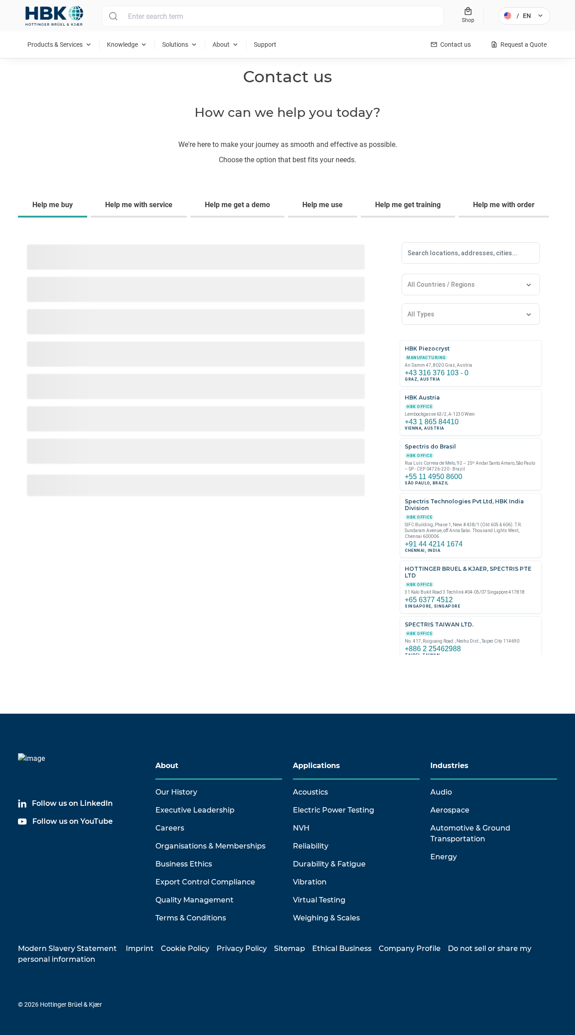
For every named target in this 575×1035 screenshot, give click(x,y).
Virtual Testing (319, 900)
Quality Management (194, 900)
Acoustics (310, 792)
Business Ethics (183, 864)
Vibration (310, 882)
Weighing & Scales (326, 918)
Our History (176, 792)
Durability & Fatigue (329, 864)
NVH (301, 828)
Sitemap (289, 948)
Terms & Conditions (190, 918)
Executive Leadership (194, 810)
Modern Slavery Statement (67, 948)
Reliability (310, 846)
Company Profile (410, 948)
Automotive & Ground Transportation (470, 833)
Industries (449, 765)
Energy (443, 857)
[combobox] (273, 16)
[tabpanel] (287, 455)
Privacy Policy (242, 948)
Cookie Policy (185, 948)
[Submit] (113, 16)
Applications (316, 765)
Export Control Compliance (205, 882)
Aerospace (449, 810)
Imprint (140, 948)
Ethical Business (342, 948)
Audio (441, 792)
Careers (169, 828)
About (166, 765)
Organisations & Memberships (210, 846)
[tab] (54, 206)
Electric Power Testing (333, 810)
